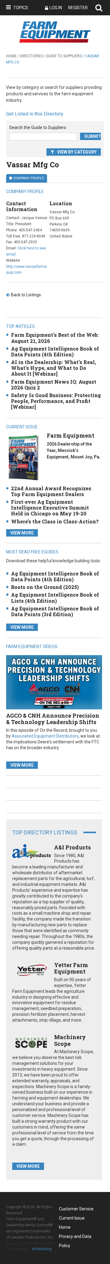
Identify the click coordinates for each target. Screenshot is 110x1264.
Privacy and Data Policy (75, 1237)
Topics (20, 7)
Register (78, 7)
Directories (31, 56)
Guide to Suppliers (64, 56)
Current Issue (72, 1218)
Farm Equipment (70, 435)
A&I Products (72, 847)
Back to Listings (26, 294)
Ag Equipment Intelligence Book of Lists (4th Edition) (55, 597)
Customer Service (76, 1208)
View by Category (77, 152)
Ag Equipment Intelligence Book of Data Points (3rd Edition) (55, 611)
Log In (56, 7)
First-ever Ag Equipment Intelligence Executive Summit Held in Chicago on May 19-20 (50, 508)
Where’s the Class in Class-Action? (55, 521)
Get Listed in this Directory (34, 114)
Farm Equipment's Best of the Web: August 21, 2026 (55, 338)
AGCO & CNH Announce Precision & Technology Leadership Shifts (52, 719)
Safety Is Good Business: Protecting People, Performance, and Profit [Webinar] (56, 401)
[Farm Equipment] (23, 458)
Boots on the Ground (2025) (45, 587)
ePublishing (42, 1249)
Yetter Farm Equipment (71, 968)
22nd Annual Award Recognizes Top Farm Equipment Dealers (51, 491)
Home (11, 56)
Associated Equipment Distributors (45, 736)
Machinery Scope (70, 1040)
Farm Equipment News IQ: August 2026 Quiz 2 (53, 384)
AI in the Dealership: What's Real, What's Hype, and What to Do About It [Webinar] (53, 368)
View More (22, 532)
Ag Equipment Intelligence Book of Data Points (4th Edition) (55, 351)
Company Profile (28, 178)
